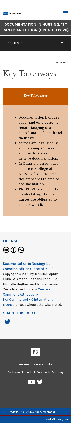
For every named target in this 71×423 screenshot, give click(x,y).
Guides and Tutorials (20, 372)
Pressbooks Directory (49, 372)
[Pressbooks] (35, 353)
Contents (15, 43)
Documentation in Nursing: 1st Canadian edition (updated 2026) (35, 27)
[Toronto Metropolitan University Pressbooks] (12, 13)
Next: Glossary (54, 419)
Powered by (35, 364)
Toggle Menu (65, 13)
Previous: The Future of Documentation (31, 412)
